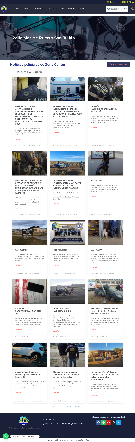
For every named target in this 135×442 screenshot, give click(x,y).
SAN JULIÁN (96, 180)
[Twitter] (118, 422)
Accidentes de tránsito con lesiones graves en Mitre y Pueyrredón (27, 374)
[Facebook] (98, 422)
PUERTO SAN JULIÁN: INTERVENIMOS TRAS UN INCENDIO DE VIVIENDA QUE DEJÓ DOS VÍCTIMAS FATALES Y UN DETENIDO (67, 111)
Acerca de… (27, 9)
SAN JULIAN (21, 250)
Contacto (71, 9)
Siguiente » (78, 406)
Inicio (17, 9)
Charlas (81, 9)
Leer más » (18, 139)
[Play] (108, 8)
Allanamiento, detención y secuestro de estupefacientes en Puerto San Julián (67, 374)
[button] (118, 64)
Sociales (49, 9)
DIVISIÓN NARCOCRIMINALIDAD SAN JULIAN (28, 311)
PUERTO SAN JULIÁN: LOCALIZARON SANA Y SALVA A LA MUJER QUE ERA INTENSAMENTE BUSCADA (67, 184)
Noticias (38, 9)
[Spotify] (103, 422)
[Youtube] (108, 422)
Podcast (61, 9)
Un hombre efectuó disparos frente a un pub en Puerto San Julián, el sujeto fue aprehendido (105, 376)
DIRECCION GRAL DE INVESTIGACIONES (62, 310)
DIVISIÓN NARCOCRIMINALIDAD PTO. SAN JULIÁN (104, 109)
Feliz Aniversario (61, 250)
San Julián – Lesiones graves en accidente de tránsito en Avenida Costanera (104, 311)
